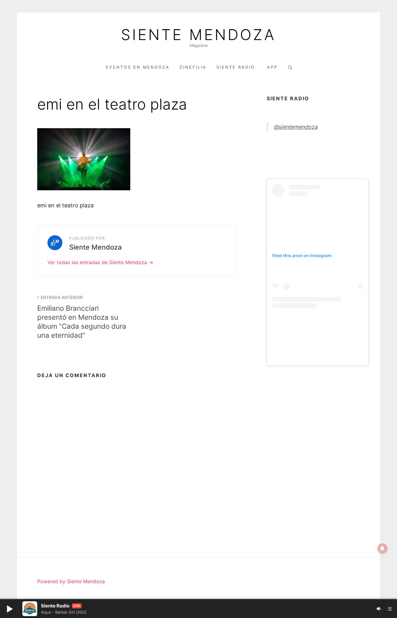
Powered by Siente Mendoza (71, 581)
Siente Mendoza (198, 34)
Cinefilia (193, 67)
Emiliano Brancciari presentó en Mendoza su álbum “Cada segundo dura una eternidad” (81, 317)
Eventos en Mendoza (138, 67)
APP (272, 67)
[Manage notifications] (382, 548)
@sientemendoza (296, 127)
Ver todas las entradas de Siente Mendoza (98, 262)
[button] (9, 608)
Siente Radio (236, 67)
